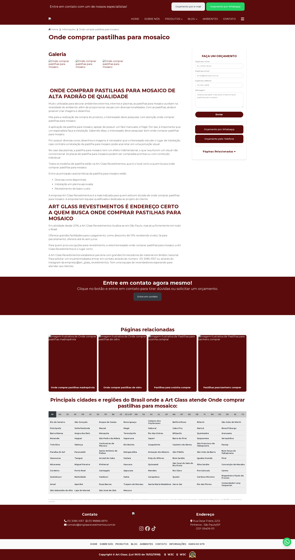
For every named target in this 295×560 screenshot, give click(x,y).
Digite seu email (202, 71)
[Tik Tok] (153, 529)
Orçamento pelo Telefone (219, 139)
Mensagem (200, 90)
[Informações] (242, 19)
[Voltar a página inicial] (55, 18)
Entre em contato (147, 296)
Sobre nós (152, 18)
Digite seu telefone (203, 80)
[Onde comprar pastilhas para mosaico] (61, 72)
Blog (191, 18)
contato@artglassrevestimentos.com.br (91, 524)
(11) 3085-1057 (75, 520)
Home (135, 18)
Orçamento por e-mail (188, 6)
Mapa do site (197, 544)
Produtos (172, 18)
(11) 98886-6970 (98, 520)
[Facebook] (147, 529)
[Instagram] (141, 529)
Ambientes (210, 18)
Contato (229, 18)
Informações (68, 29)
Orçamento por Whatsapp (225, 6)
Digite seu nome (202, 61)
